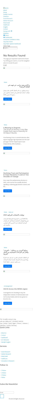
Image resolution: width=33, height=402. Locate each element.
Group (5, 12)
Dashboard (4, 337)
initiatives (6, 33)
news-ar (11, 212)
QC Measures (5, 340)
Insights (5, 27)
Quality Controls (7, 14)
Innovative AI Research (7, 361)
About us (3, 333)
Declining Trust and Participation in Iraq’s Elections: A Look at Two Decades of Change (16, 175)
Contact (5, 29)
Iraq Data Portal (7, 41)
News (5, 82)
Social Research (7, 18)
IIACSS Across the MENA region (15, 289)
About (5, 10)
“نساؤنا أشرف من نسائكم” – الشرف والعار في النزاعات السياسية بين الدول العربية (15, 252)
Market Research (8, 21)
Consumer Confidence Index (11, 39)
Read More (7, 99)
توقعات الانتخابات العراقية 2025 (13, 215)
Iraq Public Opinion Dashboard (12, 44)
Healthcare (6, 25)
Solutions (6, 16)
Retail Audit (6, 23)
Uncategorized (8, 286)
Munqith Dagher (5, 342)
